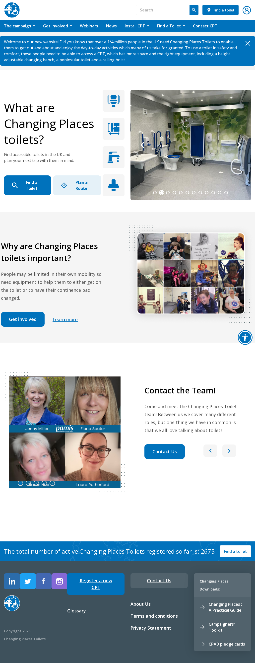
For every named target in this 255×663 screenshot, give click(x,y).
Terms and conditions (154, 616)
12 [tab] (226, 192)
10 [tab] (213, 192)
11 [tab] (219, 192)
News (111, 26)
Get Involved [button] (56, 26)
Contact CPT (205, 26)
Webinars (89, 26)
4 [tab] (174, 192)
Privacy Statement (150, 628)
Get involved (23, 319)
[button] (247, 9)
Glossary (76, 611)
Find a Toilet (32, 185)
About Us (140, 604)
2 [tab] (161, 192)
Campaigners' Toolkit (222, 627)
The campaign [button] (18, 26)
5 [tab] (181, 192)
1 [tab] (155, 192)
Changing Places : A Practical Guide (225, 607)
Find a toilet (235, 551)
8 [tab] (200, 192)
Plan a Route (81, 185)
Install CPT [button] (135, 26)
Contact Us (164, 451)
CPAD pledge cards (227, 644)
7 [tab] (193, 192)
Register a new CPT (96, 584)
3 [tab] (168, 192)
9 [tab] (206, 192)
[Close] (247, 43)
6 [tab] (187, 192)
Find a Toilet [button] (169, 26)
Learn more (65, 319)
